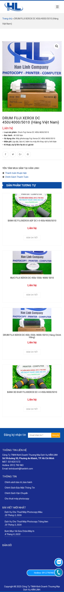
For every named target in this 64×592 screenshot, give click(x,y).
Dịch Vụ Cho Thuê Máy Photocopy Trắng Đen (26, 521)
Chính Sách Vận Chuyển (16, 493)
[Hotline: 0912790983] (58, 572)
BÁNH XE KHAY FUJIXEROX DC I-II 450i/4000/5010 (32, 392)
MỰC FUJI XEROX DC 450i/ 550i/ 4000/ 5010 (32, 278)
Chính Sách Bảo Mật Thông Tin (20, 487)
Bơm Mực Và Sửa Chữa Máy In (19, 531)
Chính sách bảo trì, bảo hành (18, 482)
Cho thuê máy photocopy (17, 498)
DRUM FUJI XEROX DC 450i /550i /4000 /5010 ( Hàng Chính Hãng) (32, 336)
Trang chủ (7, 18)
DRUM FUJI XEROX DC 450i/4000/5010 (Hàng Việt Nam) (30, 120)
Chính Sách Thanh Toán (16, 177)
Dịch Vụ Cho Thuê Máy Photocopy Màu (23, 512)
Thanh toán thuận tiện (16, 173)
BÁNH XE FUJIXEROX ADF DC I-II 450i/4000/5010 (32, 221)
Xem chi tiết (32, 238)
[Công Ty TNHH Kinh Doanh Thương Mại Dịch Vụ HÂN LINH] (13, 6)
